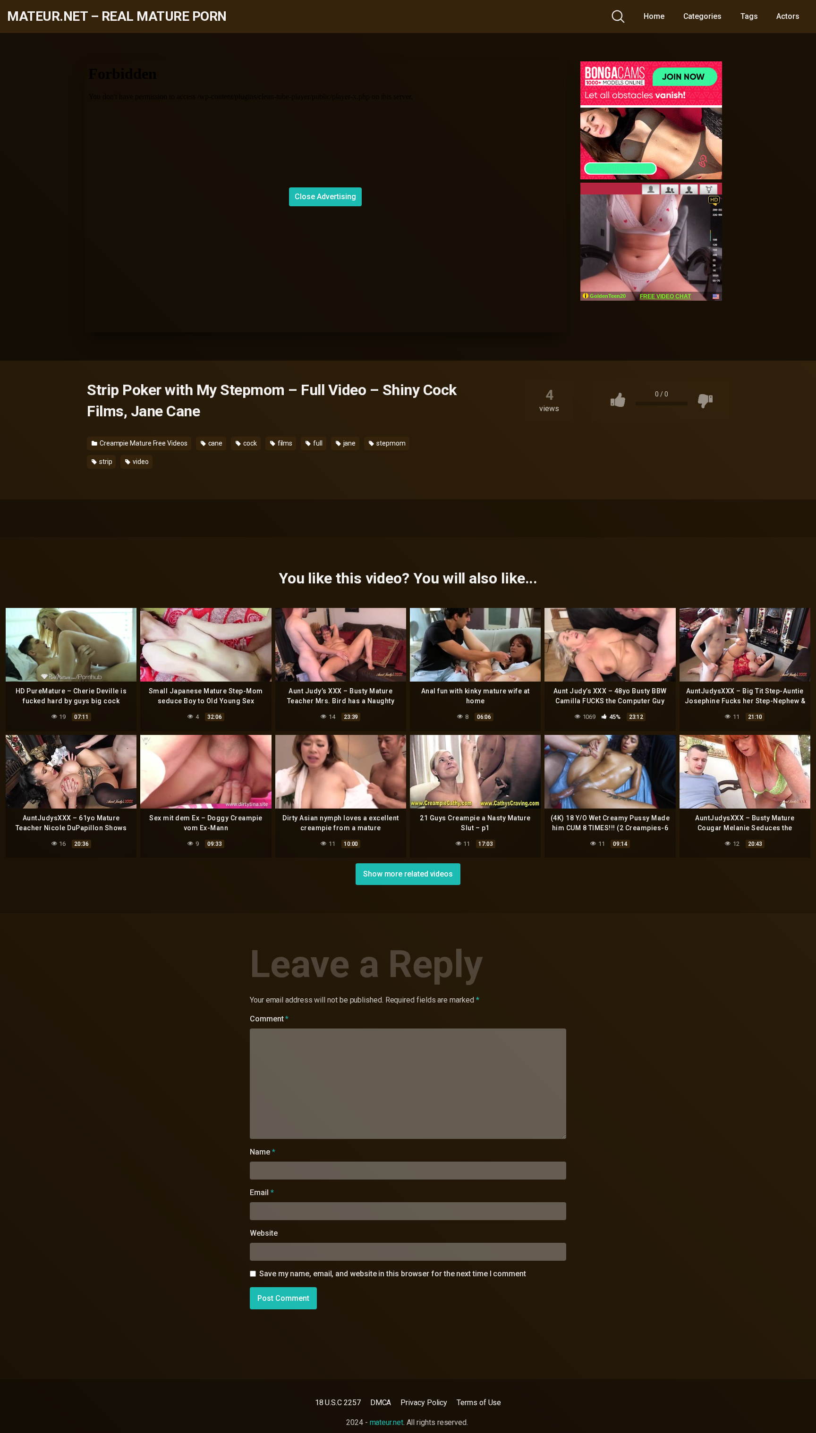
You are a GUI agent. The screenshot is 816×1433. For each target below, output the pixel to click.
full (317, 443)
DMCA (380, 1402)
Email (261, 1192)
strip (105, 461)
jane (349, 443)
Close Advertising (325, 196)
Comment (269, 1018)
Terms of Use (479, 1402)
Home (654, 16)
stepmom (390, 443)
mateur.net (386, 1422)
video (140, 461)
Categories (702, 16)
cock (249, 443)
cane (215, 443)
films (284, 443)
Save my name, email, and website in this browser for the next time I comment (392, 1273)
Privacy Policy (423, 1402)
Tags (749, 16)
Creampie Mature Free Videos (142, 443)
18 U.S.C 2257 (338, 1402)
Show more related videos (408, 873)
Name (262, 1151)
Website (263, 1233)
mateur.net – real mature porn (117, 16)
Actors (787, 16)
